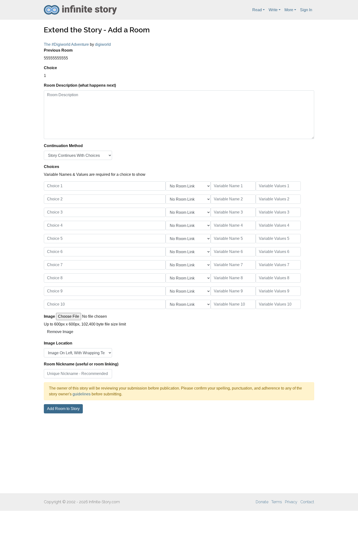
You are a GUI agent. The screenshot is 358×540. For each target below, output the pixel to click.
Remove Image (60, 332)
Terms (276, 502)
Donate (262, 502)
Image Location (58, 343)
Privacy (291, 502)
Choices (51, 167)
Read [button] (257, 10)
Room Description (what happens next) (80, 85)
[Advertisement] (179, 453)
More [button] (288, 10)
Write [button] (273, 10)
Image (49, 316)
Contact (307, 502)
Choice (50, 68)
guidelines (82, 394)
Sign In (306, 10)
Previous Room (58, 50)
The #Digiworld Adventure (66, 44)
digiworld (103, 44)
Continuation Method (63, 146)
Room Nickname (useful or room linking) (81, 364)
